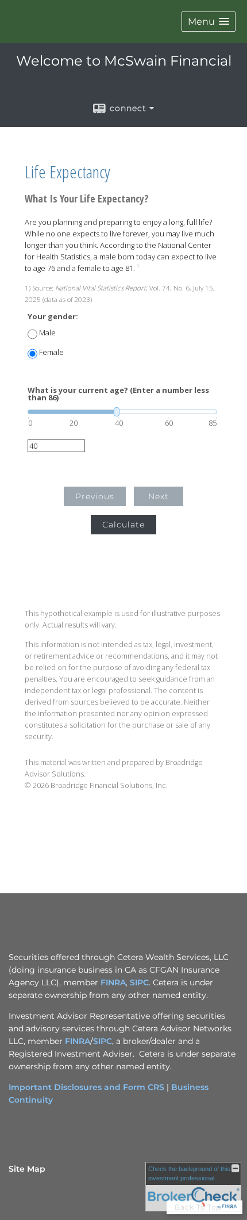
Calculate (123, 524)
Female (51, 352)
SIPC (139, 982)
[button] (209, 22)
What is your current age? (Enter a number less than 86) (118, 394)
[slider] (122, 412)
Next (158, 496)
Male (47, 332)
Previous (94, 496)
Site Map (27, 1169)
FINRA (113, 982)
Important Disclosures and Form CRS (86, 1087)
